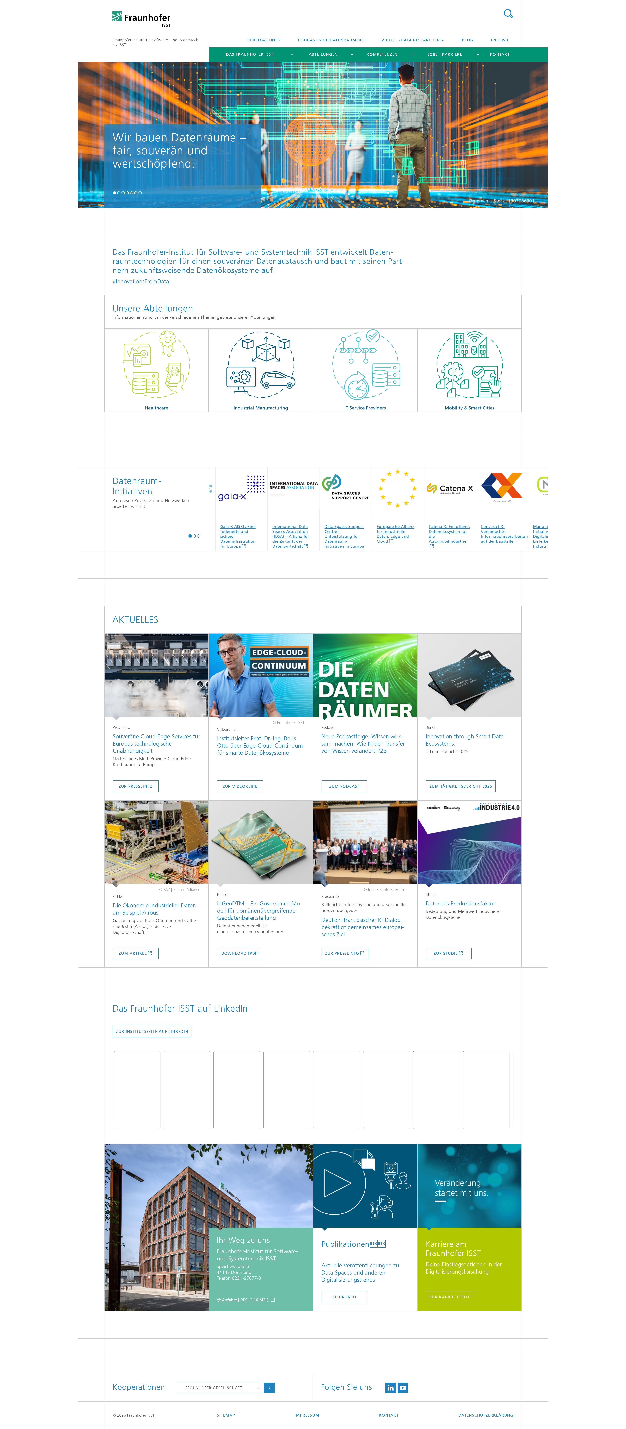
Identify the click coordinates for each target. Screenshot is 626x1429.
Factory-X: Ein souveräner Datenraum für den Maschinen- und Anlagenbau (297, 536)
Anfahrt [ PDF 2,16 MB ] (246, 1300)
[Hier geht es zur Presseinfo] (156, 677)
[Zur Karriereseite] (469, 1187)
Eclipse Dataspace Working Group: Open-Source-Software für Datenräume (504, 536)
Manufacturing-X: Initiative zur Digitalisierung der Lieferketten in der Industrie (245, 536)
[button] (114, 192)
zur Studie (446, 953)
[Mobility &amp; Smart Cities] (469, 371)
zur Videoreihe (240, 786)
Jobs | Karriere (445, 54)
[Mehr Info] (365, 1187)
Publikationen (264, 40)
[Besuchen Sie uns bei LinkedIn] (390, 1388)
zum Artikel (133, 953)
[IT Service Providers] (365, 371)
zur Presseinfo (136, 786)
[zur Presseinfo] (365, 844)
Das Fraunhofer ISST (250, 54)
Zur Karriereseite (449, 1297)
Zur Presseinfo (342, 953)
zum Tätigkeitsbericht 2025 (460, 786)
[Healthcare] (156, 371)
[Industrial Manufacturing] (261, 371)
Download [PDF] (240, 953)
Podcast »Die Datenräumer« (331, 40)
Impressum (307, 1415)
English (499, 40)
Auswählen (269, 1388)
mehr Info (230, 194)
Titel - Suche (508, 13)
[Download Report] (261, 844)
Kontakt (500, 54)
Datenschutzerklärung (485, 1415)
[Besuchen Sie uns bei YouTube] (403, 1388)
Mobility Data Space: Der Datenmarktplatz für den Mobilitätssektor (404, 534)
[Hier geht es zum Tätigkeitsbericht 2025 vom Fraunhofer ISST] (469, 677)
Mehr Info (344, 1297)
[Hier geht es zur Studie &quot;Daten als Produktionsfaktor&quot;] (469, 844)
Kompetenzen (382, 54)
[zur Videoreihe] (261, 677)
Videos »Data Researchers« (412, 40)
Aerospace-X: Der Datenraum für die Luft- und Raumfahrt (351, 531)
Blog (467, 40)
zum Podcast (344, 786)
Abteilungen (323, 54)
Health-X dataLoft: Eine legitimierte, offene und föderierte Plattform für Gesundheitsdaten (457, 536)
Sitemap (226, 1415)
